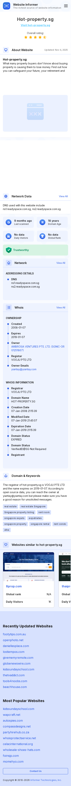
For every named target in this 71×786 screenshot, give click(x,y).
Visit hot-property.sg (35, 25)
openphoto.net (13, 640)
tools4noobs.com (15, 681)
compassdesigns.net (17, 726)
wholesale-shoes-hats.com (21, 750)
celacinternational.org (18, 744)
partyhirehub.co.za (16, 732)
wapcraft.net (11, 714)
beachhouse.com (15, 687)
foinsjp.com (11, 755)
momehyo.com (13, 761)
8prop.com (14, 586)
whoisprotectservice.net (19, 738)
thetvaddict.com (14, 675)
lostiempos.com (13, 652)
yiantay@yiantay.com (23, 369)
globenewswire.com (16, 663)
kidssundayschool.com (18, 669)
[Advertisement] (35, 84)
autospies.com (13, 720)
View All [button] (63, 196)
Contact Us (36, 771)
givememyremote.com (18, 657)
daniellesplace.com (16, 646)
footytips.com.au (14, 634)
